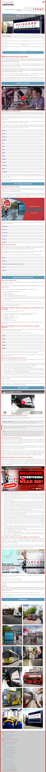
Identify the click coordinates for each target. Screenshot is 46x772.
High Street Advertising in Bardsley (9, 744)
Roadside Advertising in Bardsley (9, 748)
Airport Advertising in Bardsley (8, 754)
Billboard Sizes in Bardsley (8, 734)
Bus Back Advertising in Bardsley (9, 767)
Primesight (8, 365)
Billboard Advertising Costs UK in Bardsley (10, 739)
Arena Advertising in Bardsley (8, 756)
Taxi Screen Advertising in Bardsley (9, 765)
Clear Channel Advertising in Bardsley (10, 741)
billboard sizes (22, 354)
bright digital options (11, 194)
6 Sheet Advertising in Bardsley (9, 735)
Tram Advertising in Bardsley (8, 757)
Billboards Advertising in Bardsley (8, 731)
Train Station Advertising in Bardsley (10, 753)
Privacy (39, 731)
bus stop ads (11, 75)
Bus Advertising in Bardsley (8, 762)
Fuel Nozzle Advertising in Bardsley (9, 769)
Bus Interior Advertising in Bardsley (9, 768)
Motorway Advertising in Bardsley (9, 752)
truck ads (6, 75)
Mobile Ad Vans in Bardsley (8, 764)
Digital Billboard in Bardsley (8, 751)
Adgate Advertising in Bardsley (9, 758)
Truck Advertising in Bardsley (8, 763)
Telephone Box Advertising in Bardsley (10, 750)
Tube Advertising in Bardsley (8, 747)
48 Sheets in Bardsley (7, 736)
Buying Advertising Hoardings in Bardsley (10, 770)
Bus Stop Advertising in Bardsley (9, 746)
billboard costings (19, 303)
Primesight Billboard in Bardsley (9, 742)
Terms (43, 731)
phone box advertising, (18, 75)
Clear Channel (42, 364)
